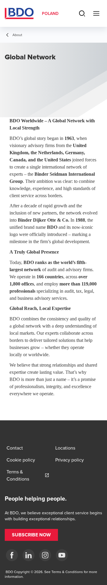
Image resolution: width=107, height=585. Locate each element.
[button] (31, 535)
